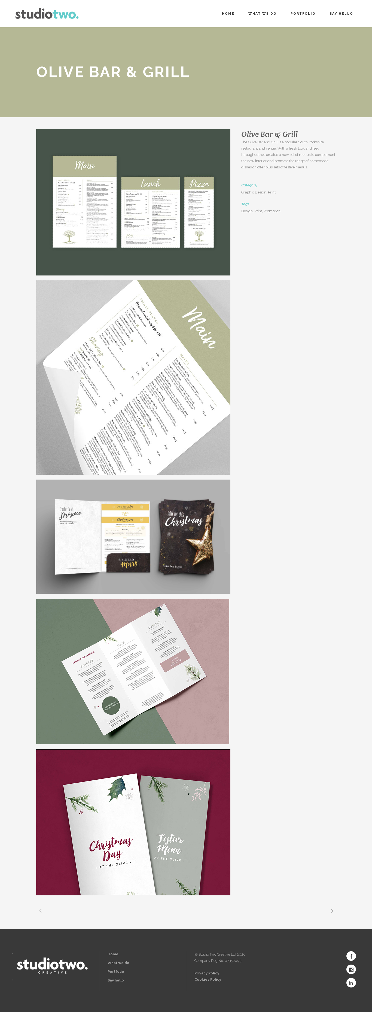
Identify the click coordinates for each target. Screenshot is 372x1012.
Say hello (116, 980)
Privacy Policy (206, 973)
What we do (118, 963)
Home (113, 954)
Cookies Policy (207, 979)
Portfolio (116, 971)
